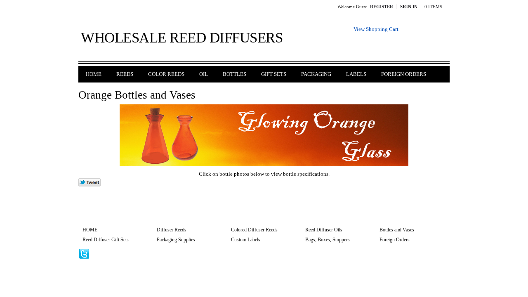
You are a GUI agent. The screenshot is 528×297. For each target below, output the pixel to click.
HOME (89, 230)
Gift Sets (273, 74)
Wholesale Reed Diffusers (182, 37)
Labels (356, 74)
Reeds (124, 74)
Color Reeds (166, 74)
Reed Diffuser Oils (323, 230)
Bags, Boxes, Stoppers (327, 240)
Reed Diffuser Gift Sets (105, 240)
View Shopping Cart (376, 29)
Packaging (316, 74)
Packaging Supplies (176, 240)
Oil (203, 74)
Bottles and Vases (397, 230)
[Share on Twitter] (89, 185)
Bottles (234, 74)
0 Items (433, 6)
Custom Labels (245, 240)
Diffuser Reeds (171, 230)
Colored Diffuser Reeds (254, 230)
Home (93, 74)
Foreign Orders (403, 74)
